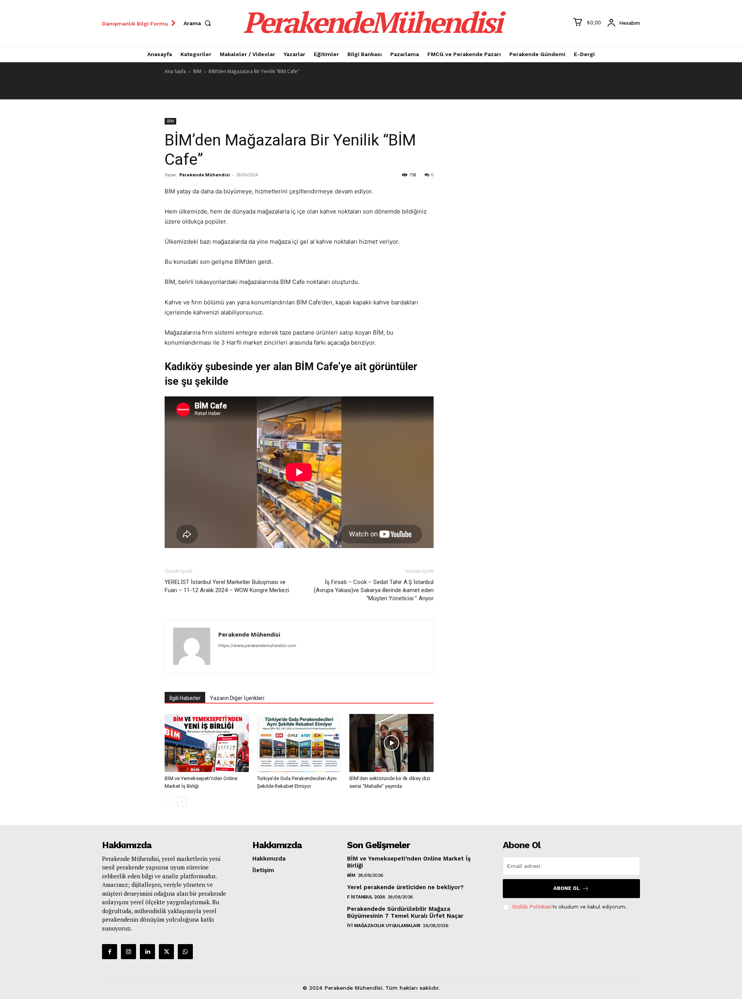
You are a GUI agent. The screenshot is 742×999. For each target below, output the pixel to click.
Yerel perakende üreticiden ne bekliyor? (405, 887)
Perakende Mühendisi (204, 175)
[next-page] (182, 801)
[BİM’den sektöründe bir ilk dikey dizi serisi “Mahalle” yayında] (391, 743)
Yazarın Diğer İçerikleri (237, 698)
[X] (166, 951)
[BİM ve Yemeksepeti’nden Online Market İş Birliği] (207, 743)
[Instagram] (128, 951)
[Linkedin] (147, 951)
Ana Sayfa (175, 71)
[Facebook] (109, 951)
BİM (197, 71)
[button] (199, 23)
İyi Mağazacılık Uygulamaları (383, 925)
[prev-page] (169, 801)
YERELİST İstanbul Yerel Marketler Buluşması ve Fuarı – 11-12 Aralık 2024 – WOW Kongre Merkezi (227, 586)
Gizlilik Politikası (531, 907)
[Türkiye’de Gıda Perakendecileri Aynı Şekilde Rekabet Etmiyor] (299, 743)
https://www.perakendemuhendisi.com (257, 645)
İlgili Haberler (185, 698)
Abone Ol (566, 888)
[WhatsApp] (185, 951)
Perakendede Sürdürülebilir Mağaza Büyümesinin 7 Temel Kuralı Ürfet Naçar (405, 912)
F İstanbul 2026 (366, 897)
